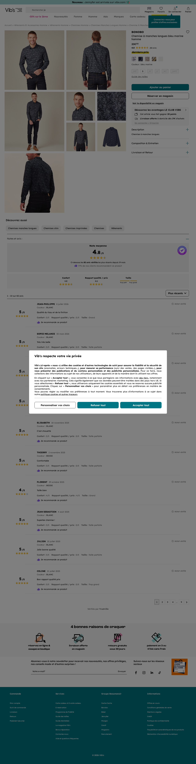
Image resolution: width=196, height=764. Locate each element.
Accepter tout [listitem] (141, 405)
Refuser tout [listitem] (98, 405)
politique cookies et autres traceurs (59, 394)
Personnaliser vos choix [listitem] (55, 405)
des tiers (143, 378)
